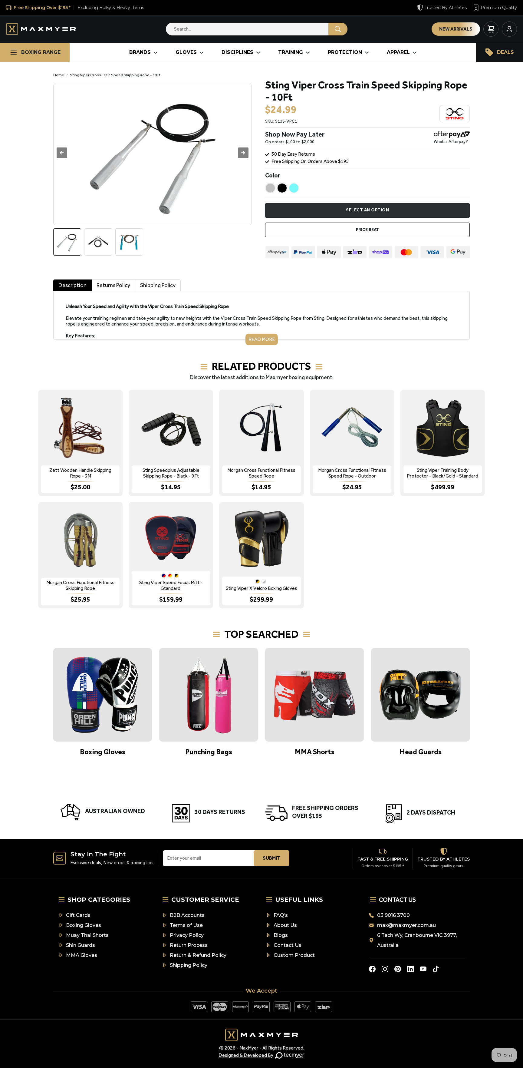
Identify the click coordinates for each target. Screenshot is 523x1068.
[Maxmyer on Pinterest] (397, 969)
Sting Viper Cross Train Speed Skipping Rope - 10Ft (115, 75)
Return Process (189, 945)
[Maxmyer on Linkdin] (410, 969)
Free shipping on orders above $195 (310, 161)
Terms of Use (186, 925)
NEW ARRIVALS (455, 29)
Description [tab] (72, 285)
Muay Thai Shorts (87, 935)
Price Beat (367, 229)
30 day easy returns (293, 154)
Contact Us (287, 945)
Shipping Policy (188, 965)
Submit (271, 858)
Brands (140, 52)
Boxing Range (41, 52)
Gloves (186, 52)
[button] (243, 152)
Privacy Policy (187, 935)
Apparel (398, 52)
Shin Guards (80, 945)
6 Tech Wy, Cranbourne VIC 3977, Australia (417, 940)
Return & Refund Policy (198, 955)
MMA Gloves (81, 955)
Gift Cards (78, 915)
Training (290, 52)
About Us (285, 925)
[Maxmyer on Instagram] (385, 969)
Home (58, 75)
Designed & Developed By (246, 1055)
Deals (505, 52)
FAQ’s (281, 915)
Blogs (281, 935)
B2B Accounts (187, 915)
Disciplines (237, 52)
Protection (345, 52)
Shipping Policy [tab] (158, 285)
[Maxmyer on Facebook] (372, 969)
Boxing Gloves (83, 925)
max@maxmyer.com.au (406, 925)
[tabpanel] (261, 318)
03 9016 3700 (393, 915)
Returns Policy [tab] (113, 285)
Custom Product (294, 955)
